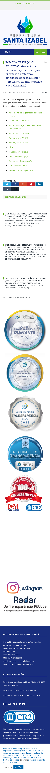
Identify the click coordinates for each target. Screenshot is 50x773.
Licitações (43, 92)
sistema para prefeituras (34, 729)
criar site (19, 729)
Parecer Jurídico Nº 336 (18, 142)
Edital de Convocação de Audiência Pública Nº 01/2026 (24, 682)
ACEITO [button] (18, 767)
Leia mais (24, 760)
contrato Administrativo (18, 152)
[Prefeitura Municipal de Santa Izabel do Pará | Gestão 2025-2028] (25, 30)
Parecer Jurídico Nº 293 (18, 138)
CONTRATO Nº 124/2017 (19, 165)
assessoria (21, 732)
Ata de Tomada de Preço (19, 120)
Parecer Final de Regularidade (21, 170)
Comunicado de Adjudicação (20, 161)
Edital (11, 147)
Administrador (12, 92)
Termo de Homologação (19, 156)
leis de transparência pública (14, 738)
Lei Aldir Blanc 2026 (24, 6)
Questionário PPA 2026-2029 (14, 695)
